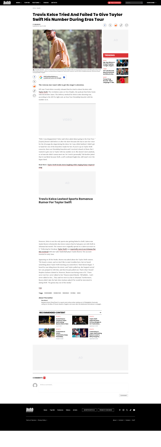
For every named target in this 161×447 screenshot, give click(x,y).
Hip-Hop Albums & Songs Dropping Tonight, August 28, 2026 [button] (109, 64)
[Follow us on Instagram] (123, 410)
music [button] (105, 60)
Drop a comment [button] (115, 2)
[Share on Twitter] (110, 25)
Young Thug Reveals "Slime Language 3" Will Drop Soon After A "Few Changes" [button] (109, 80)
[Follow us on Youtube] (134, 410)
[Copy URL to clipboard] (121, 25)
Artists (54, 3)
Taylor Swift (43, 92)
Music (78, 293)
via (40, 288)
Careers (127, 420)
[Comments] (126, 25)
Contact (120, 420)
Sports (38, 8)
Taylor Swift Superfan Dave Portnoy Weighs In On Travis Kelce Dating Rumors (95, 321)
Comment (123, 395)
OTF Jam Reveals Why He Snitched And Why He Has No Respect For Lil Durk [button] (108, 72)
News (18, 3)
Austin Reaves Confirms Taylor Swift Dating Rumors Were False (62, 321)
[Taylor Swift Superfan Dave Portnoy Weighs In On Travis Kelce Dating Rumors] (80, 320)
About (114, 420)
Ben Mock (37, 24)
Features (36, 3)
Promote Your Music (106, 410)
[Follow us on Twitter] (127, 410)
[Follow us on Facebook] (120, 410)
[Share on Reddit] (116, 25)
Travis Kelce (66, 293)
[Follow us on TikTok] (130, 410)
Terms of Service (31, 420)
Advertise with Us (89, 410)
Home (34, 8)
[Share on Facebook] (105, 25)
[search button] (141, 3)
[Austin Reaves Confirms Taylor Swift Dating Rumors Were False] (47, 320)
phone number (48, 293)
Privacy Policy (42, 420)
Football (73, 293)
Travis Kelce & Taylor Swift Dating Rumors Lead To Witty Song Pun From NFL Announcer (95, 334)
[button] (122, 63)
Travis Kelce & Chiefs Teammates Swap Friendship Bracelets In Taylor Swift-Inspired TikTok (62, 334)
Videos (46, 3)
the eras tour (57, 293)
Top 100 (27, 3)
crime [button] (105, 69)
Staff (133, 420)
